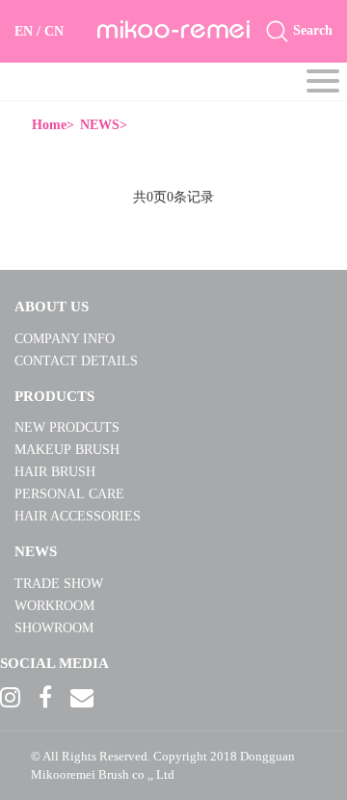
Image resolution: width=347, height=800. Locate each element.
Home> (53, 125)
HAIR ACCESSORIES (77, 516)
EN (23, 31)
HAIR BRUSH (56, 472)
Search (311, 30)
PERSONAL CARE (69, 494)
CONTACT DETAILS (76, 361)
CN (54, 31)
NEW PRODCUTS (67, 427)
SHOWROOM (53, 628)
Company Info (64, 339)
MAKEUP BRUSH (68, 449)
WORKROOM (54, 606)
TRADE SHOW (58, 583)
